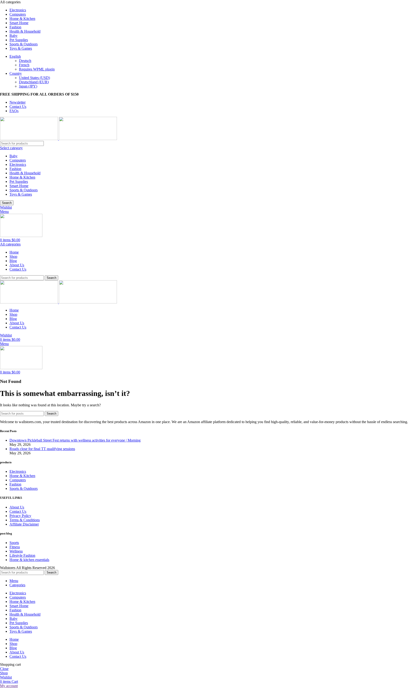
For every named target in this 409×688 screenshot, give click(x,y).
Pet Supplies (18, 182)
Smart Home (18, 186)
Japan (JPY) (28, 86)
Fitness (14, 547)
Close (4, 669)
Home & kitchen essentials (29, 560)
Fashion (15, 169)
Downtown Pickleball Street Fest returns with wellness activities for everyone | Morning (75, 440)
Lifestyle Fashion (22, 555)
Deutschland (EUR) (34, 82)
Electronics (17, 164)
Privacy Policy (20, 516)
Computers (17, 160)
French (24, 65)
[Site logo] (29, 139)
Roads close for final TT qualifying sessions (42, 449)
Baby (13, 156)
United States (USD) (34, 78)
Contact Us (17, 511)
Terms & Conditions (24, 520)
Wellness (16, 551)
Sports (14, 543)
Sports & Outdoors (23, 190)
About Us (16, 507)
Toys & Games (20, 194)
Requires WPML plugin (37, 69)
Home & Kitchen (22, 177)
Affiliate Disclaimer (24, 524)
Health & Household (24, 173)
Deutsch (25, 61)
